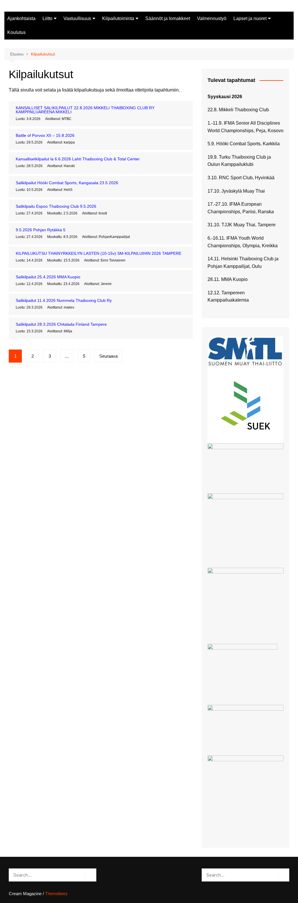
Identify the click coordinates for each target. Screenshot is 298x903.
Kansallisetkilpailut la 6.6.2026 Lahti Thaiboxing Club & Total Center (78, 159)
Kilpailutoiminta (118, 18)
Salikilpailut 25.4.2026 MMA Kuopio (48, 277)
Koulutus (16, 32)
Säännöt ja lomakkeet (167, 18)
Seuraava (108, 356)
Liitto (47, 18)
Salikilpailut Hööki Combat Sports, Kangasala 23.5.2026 (67, 182)
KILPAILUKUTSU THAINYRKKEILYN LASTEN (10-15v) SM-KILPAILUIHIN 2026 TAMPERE (98, 253)
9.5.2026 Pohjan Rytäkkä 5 (40, 229)
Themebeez (56, 893)
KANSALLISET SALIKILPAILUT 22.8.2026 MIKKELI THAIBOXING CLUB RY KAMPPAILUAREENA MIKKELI (85, 109)
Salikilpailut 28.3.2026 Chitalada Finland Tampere (61, 324)
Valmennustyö (211, 18)
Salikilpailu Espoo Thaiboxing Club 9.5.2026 (56, 206)
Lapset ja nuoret (250, 18)
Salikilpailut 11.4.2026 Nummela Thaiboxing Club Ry (64, 300)
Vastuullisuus (77, 18)
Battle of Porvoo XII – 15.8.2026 (45, 135)
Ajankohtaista (21, 18)
